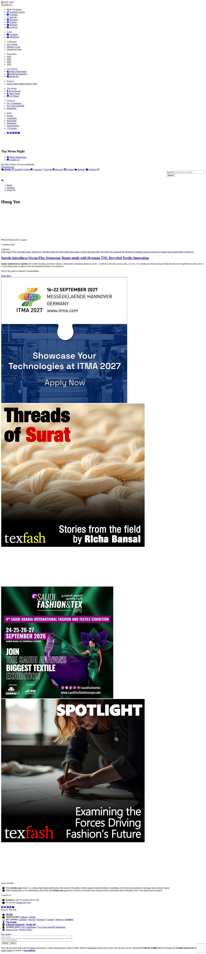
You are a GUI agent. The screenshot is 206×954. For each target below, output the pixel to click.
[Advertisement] (85, 223)
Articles (32, 917)
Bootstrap (92, 948)
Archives (13, 27)
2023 (9, 61)
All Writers (14, 96)
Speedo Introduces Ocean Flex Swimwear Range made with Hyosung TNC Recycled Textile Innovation (75, 258)
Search (170, 172)
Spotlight (13, 34)
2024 (9, 59)
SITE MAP (8, 2)
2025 (9, 56)
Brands (10, 115)
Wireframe (14, 37)
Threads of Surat (14, 49)
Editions (23, 917)
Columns (13, 14)
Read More (6, 276)
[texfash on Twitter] (11, 133)
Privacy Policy (25, 929)
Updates (13, 22)
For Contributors (14, 103)
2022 (9, 64)
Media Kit (13, 76)
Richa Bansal (14, 91)
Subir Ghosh (14, 93)
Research (13, 19)
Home (9, 185)
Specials (13, 17)
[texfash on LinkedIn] (13, 133)
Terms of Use (12, 929)
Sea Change (12, 44)
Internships (11, 108)
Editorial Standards (18, 74)
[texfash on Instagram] (18, 133)
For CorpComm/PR (15, 106)
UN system (12, 128)
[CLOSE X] (6, 5)
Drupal (33, 948)
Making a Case (13, 47)
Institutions (11, 123)
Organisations (13, 125)
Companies (12, 118)
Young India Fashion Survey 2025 (22, 84)
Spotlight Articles (17, 12)
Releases (13, 25)
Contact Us (21, 902)
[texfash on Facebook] (8, 133)
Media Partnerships (17, 71)
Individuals (12, 120)
